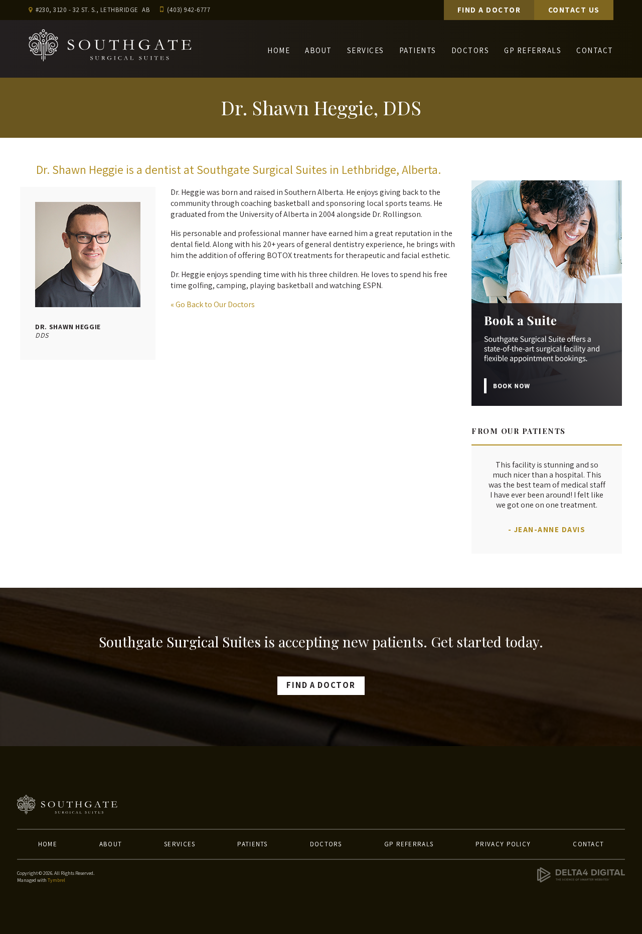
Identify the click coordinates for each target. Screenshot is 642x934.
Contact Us (574, 10)
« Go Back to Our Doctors (213, 304)
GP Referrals (532, 50)
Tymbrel (56, 880)
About (318, 50)
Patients (417, 50)
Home (278, 50)
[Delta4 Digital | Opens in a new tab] (581, 880)
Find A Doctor (489, 10)
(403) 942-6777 (188, 10)
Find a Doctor (320, 684)
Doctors (470, 50)
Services (365, 50)
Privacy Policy (503, 844)
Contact (594, 50)
